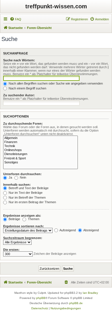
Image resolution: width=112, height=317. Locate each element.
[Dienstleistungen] (40, 154)
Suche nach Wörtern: (19, 60)
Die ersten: (11, 249)
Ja (10, 177)
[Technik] (40, 146)
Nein (22, 177)
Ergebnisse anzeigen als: (22, 215)
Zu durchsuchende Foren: (23, 123)
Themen (33, 219)
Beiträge (14, 219)
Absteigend (91, 230)
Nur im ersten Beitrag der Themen (32, 202)
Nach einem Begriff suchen (27, 88)
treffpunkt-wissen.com (56, 6)
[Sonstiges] (40, 163)
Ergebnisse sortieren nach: (23, 226)
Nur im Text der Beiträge (25, 192)
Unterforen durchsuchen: (22, 174)
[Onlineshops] (40, 150)
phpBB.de (76, 303)
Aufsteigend (67, 230)
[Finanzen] (40, 142)
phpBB (40, 298)
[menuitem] (15, 19)
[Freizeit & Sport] (40, 158)
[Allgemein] (40, 138)
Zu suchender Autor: (19, 95)
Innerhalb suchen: (17, 184)
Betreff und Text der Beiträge (28, 188)
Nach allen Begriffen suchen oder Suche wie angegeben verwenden (55, 83)
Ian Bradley (90, 292)
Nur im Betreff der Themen (27, 197)
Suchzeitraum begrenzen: (22, 238)
